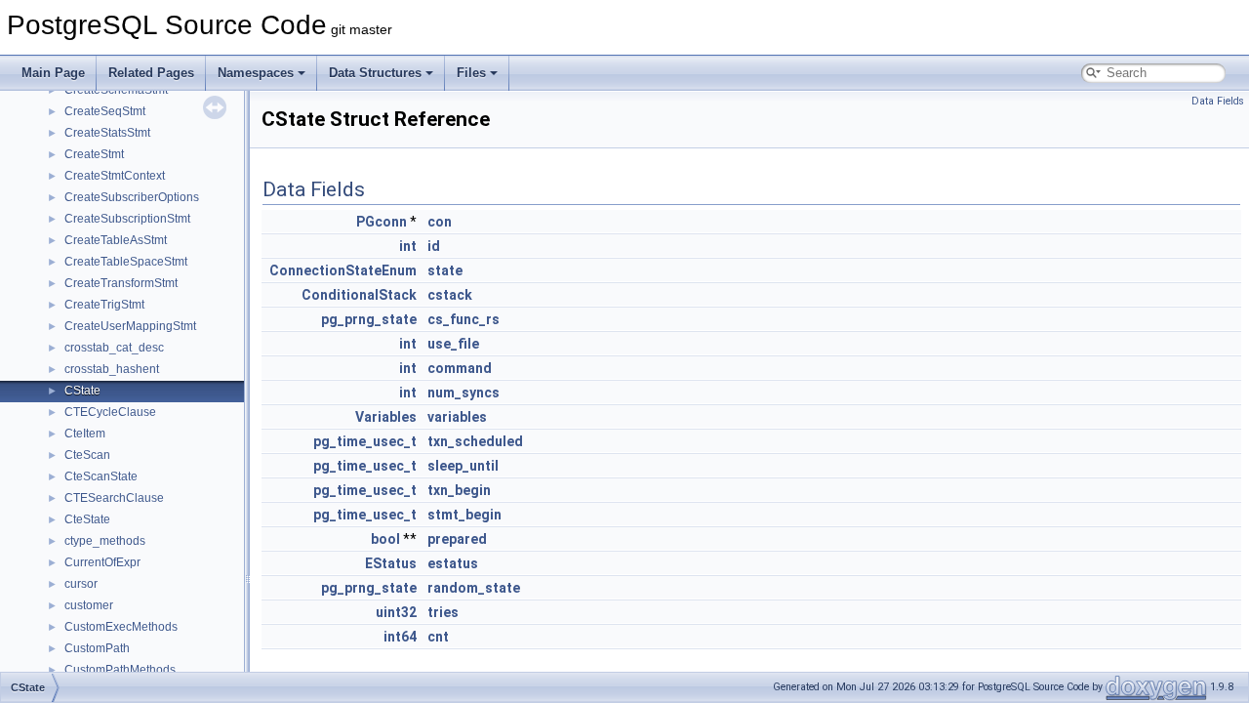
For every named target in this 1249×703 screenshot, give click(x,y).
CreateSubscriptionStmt (127, 219)
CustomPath (97, 648)
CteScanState (101, 476)
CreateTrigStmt (104, 304)
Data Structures (375, 72)
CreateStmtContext (114, 176)
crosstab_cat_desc (114, 347)
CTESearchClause (114, 498)
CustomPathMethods (120, 670)
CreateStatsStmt (107, 133)
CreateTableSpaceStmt (125, 262)
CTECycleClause (110, 412)
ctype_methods (104, 541)
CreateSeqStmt (104, 111)
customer (88, 605)
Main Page (53, 72)
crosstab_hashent (111, 369)
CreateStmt (94, 154)
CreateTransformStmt (121, 283)
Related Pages (151, 72)
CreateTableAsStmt (115, 240)
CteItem (84, 433)
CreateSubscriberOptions (131, 197)
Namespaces (256, 72)
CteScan (87, 455)
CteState (87, 519)
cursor (81, 584)
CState (82, 390)
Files (471, 72)
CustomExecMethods (121, 627)
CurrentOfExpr (102, 562)
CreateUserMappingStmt (130, 326)
